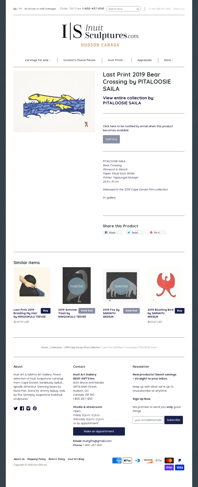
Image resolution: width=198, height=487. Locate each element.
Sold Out (87, 310)
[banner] (99, 34)
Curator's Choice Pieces (79, 60)
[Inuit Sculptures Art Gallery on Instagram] (28, 408)
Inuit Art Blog (76, 459)
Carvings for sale (37, 60)
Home (44, 347)
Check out (178, 8)
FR (20, 8)
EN (15, 8)
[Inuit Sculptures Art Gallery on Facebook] (22, 408)
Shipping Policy (36, 459)
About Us (19, 459)
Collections (56, 347)
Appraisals (144, 60)
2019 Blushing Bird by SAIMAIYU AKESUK (160, 313)
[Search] (138, 9)
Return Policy (56, 459)
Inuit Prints (115, 60)
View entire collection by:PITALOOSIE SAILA (128, 100)
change (50, 8)
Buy (45, 310)
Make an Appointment (99, 431)
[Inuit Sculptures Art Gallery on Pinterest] (35, 408)
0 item (160, 8)
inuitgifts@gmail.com (97, 441)
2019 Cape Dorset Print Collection (82, 347)
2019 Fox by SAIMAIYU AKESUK (111, 313)
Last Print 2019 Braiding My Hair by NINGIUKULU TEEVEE (30, 313)
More (168, 60)
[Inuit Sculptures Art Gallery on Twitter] (16, 408)
